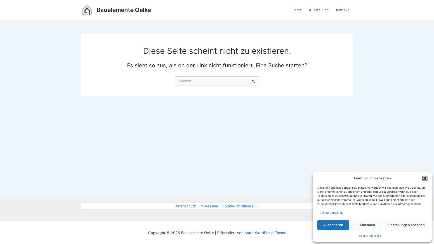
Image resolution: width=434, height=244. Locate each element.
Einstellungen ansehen (406, 225)
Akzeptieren (333, 225)
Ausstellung (319, 10)
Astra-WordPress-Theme (265, 232)
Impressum (209, 206)
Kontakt (342, 10)
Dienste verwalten (331, 212)
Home (297, 10)
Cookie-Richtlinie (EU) (241, 206)
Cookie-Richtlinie (370, 235)
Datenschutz (185, 206)
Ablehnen (367, 225)
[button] (425, 178)
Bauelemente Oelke (124, 9)
